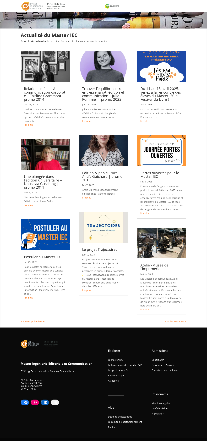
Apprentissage (116, 375)
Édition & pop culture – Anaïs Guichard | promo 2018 (102, 176)
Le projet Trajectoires (99, 249)
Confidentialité (160, 408)
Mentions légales (161, 403)
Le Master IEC (115, 359)
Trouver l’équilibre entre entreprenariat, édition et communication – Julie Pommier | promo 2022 (103, 94)
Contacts (112, 427)
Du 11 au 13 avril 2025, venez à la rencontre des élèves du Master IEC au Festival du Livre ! (160, 94)
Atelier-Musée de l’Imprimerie (154, 267)
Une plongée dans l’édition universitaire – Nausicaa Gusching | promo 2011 (43, 182)
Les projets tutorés (118, 370)
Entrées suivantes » (175, 321)
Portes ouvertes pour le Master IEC (159, 174)
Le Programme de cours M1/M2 (125, 365)
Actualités (113, 380)
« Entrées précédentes (33, 321)
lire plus (28, 124)
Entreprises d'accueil (163, 365)
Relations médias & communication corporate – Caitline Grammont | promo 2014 (44, 94)
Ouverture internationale (165, 370)
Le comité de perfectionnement (125, 421)
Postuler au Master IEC (42, 256)
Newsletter (157, 413)
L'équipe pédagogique (120, 416)
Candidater (158, 359)
